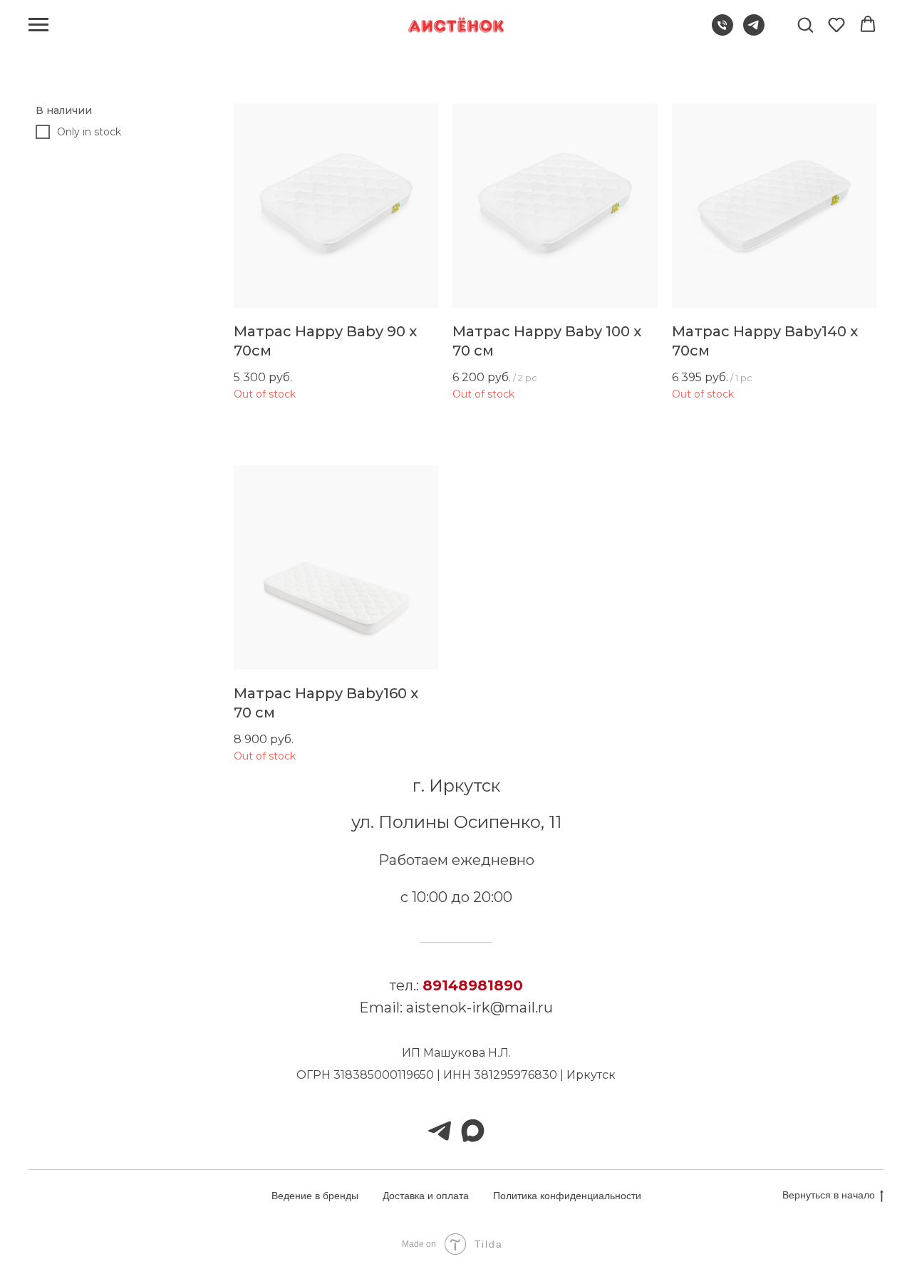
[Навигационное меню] (38, 25)
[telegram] (754, 32)
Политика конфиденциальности (567, 1195)
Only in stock (89, 131)
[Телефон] (722, 32)
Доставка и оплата (426, 1195)
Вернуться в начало (828, 1195)
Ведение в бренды (314, 1195)
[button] (805, 24)
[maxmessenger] (472, 1131)
